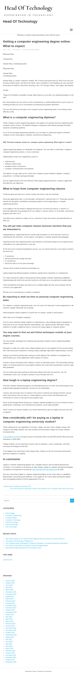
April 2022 (9, 646)
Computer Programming (31, 49)
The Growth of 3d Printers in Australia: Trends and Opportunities (27, 545)
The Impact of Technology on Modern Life (19, 541)
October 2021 (10, 660)
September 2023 (11, 612)
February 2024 (10, 601)
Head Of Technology (20, 21)
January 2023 (10, 626)
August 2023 (10, 614)
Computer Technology (13, 520)
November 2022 (11, 630)
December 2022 (11, 628)
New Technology (11, 527)
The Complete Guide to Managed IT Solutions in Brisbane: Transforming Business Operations (37, 543)
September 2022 (11, 635)
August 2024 (10, 596)
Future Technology (12, 522)
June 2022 (9, 641)
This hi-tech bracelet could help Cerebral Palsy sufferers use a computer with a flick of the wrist (41, 488)
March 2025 (9, 590)
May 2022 (9, 644)
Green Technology (12, 524)
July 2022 (9, 639)
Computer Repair (11, 518)
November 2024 (11, 594)
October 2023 (10, 610)
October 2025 (10, 583)
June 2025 (9, 585)
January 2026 (10, 581)
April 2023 (9, 619)
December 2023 (11, 605)
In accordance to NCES (11, 437)
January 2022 (10, 653)
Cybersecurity (7, 560)
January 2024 (10, 603)
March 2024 (9, 599)
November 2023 (11, 608)
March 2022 (9, 648)
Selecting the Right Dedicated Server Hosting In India (23, 548)
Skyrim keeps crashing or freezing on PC (17, 486)
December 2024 (11, 592)
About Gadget (10, 513)
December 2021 (11, 655)
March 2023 (9, 621)
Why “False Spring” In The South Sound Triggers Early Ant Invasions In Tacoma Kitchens (35, 539)
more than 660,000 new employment (44, 469)
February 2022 (10, 650)
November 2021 (11, 657)
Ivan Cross (16, 49)
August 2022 (10, 637)
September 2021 (11, 662)
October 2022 (10, 632)
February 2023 (10, 623)
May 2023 (9, 617)
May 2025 (9, 587)
